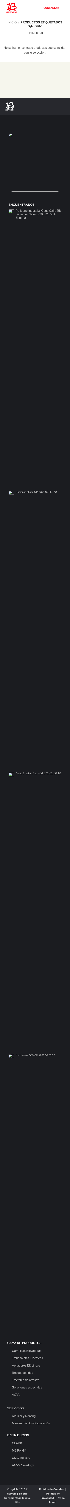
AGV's (16, 1394)
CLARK (17, 1443)
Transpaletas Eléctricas (27, 1358)
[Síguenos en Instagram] (54, 106)
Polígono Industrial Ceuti (32, 210)
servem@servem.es (42, 1055)
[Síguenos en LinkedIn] (64, 106)
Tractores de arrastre (25, 1380)
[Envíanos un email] (59, 106)
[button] (65, 8)
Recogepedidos (22, 1372)
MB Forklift (19, 1450)
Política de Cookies (51, 1489)
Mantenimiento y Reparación (31, 1423)
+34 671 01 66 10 (49, 773)
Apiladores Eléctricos (26, 1365)
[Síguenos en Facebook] (49, 106)
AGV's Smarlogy (23, 1465)
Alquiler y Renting (24, 1416)
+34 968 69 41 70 (45, 491)
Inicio (12, 22)
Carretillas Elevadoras (26, 1350)
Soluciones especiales (27, 1387)
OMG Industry (21, 1457)
